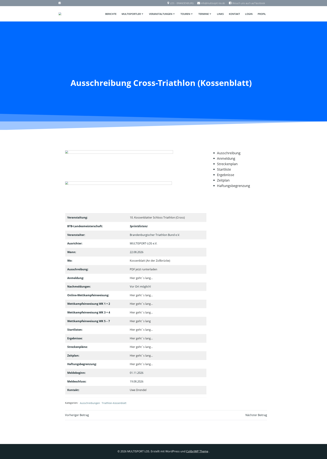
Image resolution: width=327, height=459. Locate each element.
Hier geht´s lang (140, 321)
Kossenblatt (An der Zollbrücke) (150, 260)
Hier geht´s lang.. (141, 278)
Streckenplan (227, 164)
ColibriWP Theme (197, 451)
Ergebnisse (225, 174)
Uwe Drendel (138, 390)
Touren (185, 14)
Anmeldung (226, 158)
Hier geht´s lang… (141, 295)
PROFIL (262, 14)
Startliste (224, 169)
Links (220, 14)
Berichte (110, 14)
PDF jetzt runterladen (143, 269)
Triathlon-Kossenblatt (114, 403)
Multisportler (131, 14)
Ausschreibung (228, 153)
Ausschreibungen (90, 403)
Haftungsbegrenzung (233, 185)
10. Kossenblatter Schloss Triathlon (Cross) (157, 217)
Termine (203, 14)
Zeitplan (223, 180)
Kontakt (234, 14)
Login (249, 14)
